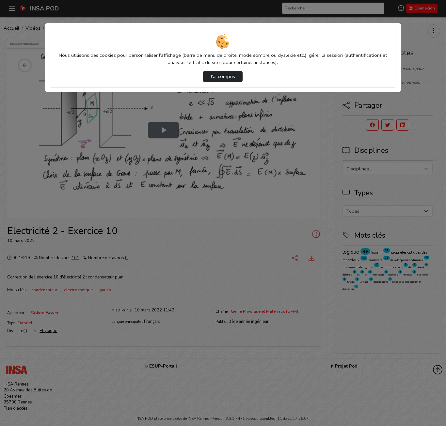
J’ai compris (223, 76)
